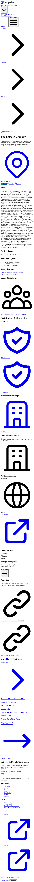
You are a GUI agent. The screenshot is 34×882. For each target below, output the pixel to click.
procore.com (4, 655)
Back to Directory (16, 771)
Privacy (3, 880)
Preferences (13, 880)
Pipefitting (19, 184)
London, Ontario (5, 702)
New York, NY (5, 722)
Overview (3, 5)
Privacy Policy (8, 803)
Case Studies (4, 14)
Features (6, 788)
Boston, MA (4, 715)
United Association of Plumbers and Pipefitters (13, 314)
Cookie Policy (8, 804)
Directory (3, 28)
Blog (5, 791)
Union (2, 132)
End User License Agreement (12, 807)
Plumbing (11, 184)
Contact (6, 796)
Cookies (7, 880)
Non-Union (13, 702)
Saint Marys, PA (5, 709)
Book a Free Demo (6, 771)
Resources (4, 7)
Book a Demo (4, 26)
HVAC (3, 96)
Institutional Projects (10, 274)
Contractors (4, 62)
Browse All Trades (6, 758)
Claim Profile (4, 569)
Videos (6, 790)
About (9, 14)
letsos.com (3, 621)
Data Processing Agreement (11, 806)
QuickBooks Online (11, 5)
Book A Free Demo (6, 16)
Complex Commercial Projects (9, 272)
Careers (13, 14)
